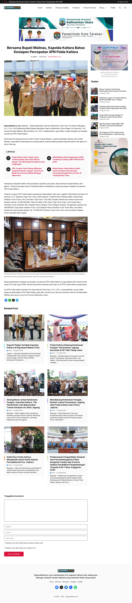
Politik (113, 8)
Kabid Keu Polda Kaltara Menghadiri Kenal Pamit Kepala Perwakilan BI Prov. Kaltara (22, 459)
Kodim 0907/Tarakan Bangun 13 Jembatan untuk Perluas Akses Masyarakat (111, 117)
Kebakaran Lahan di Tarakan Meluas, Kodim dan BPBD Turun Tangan (113, 99)
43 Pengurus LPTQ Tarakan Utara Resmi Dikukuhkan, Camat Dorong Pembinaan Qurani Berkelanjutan (111, 134)
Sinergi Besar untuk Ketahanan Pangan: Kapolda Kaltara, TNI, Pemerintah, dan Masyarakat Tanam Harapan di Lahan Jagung (23, 404)
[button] (120, 8)
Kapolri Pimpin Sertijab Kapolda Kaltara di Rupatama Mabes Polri (23, 346)
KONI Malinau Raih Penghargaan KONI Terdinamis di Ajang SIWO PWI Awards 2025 (68, 159)
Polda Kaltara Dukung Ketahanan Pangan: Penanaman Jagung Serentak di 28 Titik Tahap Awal (66, 347)
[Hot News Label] (5, 2)
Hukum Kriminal (89, 8)
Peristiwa (76, 8)
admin (35, 56)
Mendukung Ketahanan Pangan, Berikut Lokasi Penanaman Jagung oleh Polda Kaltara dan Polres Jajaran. (67, 404)
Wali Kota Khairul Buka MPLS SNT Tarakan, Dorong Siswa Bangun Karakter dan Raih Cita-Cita (111, 125)
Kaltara (49, 8)
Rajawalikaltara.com (54, 56)
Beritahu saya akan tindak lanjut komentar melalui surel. (24, 543)
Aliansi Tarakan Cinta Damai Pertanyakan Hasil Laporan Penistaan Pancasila (113, 91)
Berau (102, 8)
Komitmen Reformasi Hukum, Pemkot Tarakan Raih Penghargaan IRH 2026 (113, 107)
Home (40, 8)
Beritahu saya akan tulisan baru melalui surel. (21, 548)
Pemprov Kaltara (62, 8)
